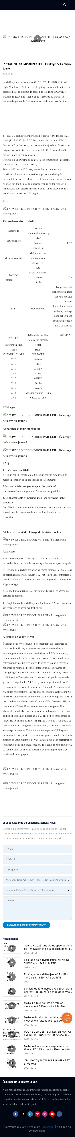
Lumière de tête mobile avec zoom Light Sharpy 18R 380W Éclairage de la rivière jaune (48, 990)
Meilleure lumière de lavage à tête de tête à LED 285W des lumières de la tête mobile (48, 1048)
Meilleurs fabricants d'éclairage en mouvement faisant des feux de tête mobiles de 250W (45, 1019)
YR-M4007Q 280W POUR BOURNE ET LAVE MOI (47, 1062)
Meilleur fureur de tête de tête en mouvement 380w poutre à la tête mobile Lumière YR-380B (44, 1004)
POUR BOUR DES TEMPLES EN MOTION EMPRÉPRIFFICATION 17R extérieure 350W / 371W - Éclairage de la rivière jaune (48, 1033)
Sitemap (48, 1126)
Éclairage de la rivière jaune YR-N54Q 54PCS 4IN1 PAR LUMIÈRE (46, 961)
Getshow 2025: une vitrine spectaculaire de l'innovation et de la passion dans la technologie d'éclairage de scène (48, 947)
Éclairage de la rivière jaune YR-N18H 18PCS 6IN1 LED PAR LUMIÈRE (46, 976)
